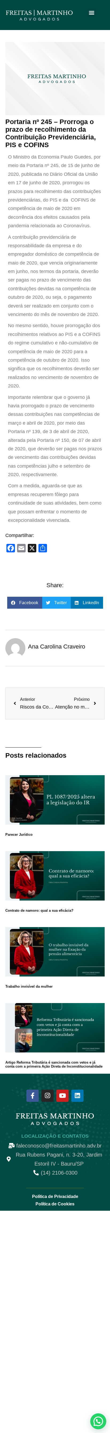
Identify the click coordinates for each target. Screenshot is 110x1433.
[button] (91, 12)
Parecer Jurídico (19, 835)
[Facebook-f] (32, 1096)
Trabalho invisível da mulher (29, 986)
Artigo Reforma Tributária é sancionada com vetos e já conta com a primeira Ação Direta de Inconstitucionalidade (54, 1064)
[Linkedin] (77, 1096)
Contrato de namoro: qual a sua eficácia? (39, 910)
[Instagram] (47, 1096)
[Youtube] (62, 1096)
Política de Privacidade (55, 1196)
